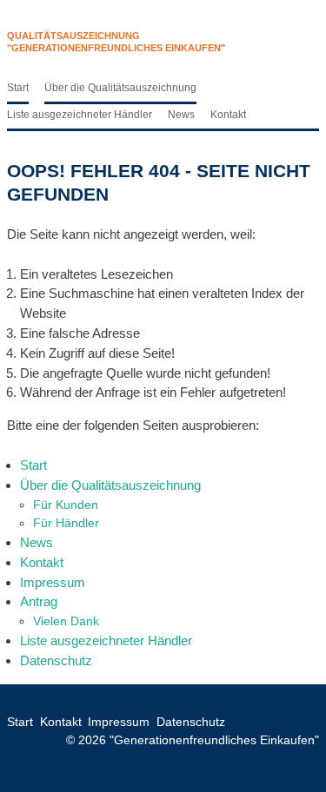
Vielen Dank (66, 621)
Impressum (52, 582)
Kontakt (228, 115)
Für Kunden (65, 505)
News (181, 115)
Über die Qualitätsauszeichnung (120, 88)
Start (18, 88)
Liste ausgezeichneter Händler (79, 115)
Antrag (38, 601)
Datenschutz (56, 660)
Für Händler (66, 523)
